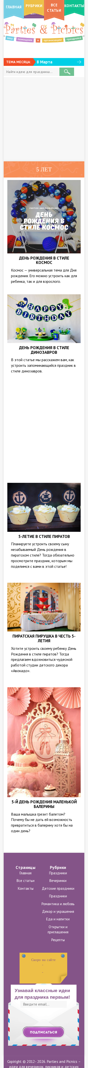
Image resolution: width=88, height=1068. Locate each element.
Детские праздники (58, 888)
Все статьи (25, 880)
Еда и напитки (58, 919)
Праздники (58, 873)
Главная (26, 873)
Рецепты (58, 939)
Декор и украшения (58, 911)
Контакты (25, 888)
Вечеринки (57, 880)
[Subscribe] (43, 1032)
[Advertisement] (44, 119)
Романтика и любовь (58, 904)
